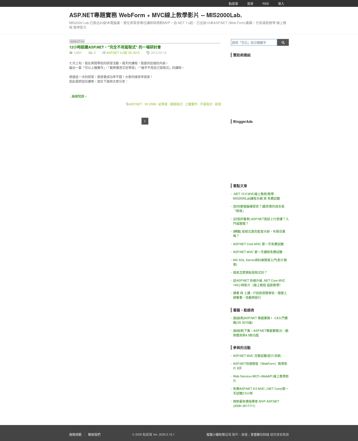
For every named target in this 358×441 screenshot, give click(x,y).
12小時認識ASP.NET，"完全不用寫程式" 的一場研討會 (115, 47)
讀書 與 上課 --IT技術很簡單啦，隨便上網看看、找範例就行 (260, 295)
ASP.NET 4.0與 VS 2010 (122, 52)
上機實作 (191, 104)
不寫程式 (206, 104)
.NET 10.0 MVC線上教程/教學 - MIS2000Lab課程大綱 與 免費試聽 (256, 195)
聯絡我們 (94, 434)
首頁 (250, 3)
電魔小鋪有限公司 (218, 434)
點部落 (233, 3)
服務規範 (75, 434)
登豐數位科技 (260, 434)
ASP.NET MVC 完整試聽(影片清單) (257, 355)
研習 (218, 104)
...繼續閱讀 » (78, 96)
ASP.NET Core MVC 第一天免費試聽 (258, 244)
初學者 (163, 104)
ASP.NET (135, 104)
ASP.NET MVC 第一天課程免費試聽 (257, 252)
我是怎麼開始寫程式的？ (250, 272)
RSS (265, 3)
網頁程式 (176, 104)
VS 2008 (150, 104)
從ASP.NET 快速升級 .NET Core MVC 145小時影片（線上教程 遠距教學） (259, 282)
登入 (281, 3)
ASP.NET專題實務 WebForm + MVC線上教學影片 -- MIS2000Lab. (155, 15)
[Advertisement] (262, 85)
